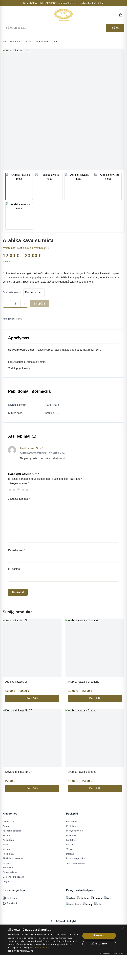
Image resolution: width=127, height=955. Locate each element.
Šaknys (6, 863)
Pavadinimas (16, 550)
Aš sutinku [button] (99, 935)
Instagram (12, 898)
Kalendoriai (8, 840)
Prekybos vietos (74, 830)
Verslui (69, 849)
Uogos (6, 881)
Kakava (6, 835)
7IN (4, 41)
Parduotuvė (16, 41)
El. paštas (14, 568)
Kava (29, 41)
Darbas (70, 853)
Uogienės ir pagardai (13, 876)
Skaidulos (8, 867)
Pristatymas (72, 826)
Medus (6, 849)
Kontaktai (71, 840)
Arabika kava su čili (16, 681)
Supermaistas (10, 872)
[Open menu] (6, 14)
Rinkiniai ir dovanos (13, 858)
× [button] (123, 928)
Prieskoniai (8, 853)
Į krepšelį (39, 303)
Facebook (12, 903)
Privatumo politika (75, 858)
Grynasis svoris (12, 292)
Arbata (6, 826)
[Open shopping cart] (120, 14)
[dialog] (63, 940)
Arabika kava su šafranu (82, 771)
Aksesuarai (8, 821)
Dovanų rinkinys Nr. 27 (18, 771)
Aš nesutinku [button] (99, 943)
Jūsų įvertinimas (18, 483)
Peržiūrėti (32, 698)
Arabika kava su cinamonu (83, 681)
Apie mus (71, 835)
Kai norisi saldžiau (12, 830)
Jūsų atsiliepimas (19, 498)
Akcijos (69, 844)
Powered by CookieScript (112, 953)
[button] (43, 951)
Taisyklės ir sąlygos (76, 863)
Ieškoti (115, 27)
